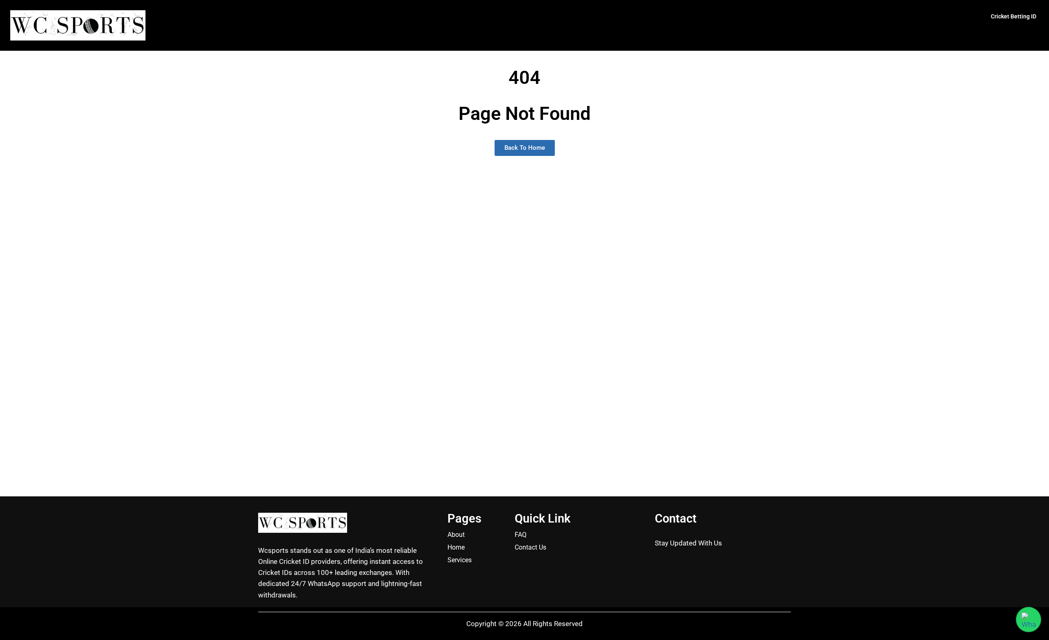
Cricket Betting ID (1013, 16)
